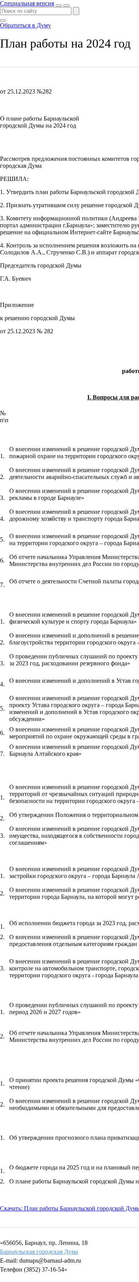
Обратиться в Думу (25, 25)
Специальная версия (27, 3)
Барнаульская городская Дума (39, 1251)
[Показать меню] (66, 5)
